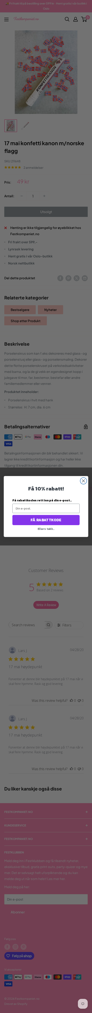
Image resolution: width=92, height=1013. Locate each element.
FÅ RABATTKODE (46, 520)
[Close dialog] (83, 481)
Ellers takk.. (46, 528)
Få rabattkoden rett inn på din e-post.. (41, 500)
